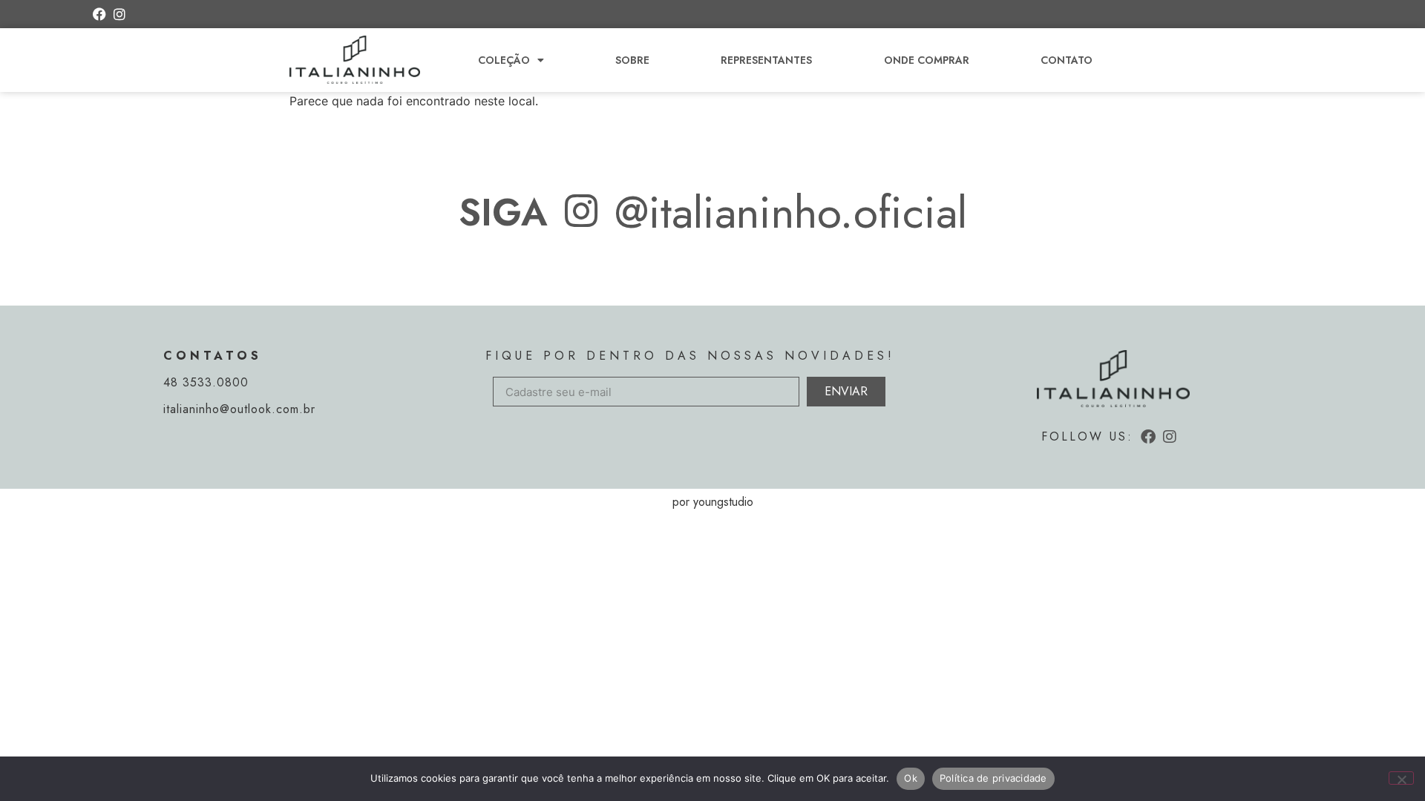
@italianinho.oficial (791, 212)
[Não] (1401, 778)
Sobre (632, 60)
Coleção (504, 60)
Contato (1066, 60)
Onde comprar (926, 60)
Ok (910, 778)
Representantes (766, 60)
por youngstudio (712, 501)
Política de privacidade (993, 778)
